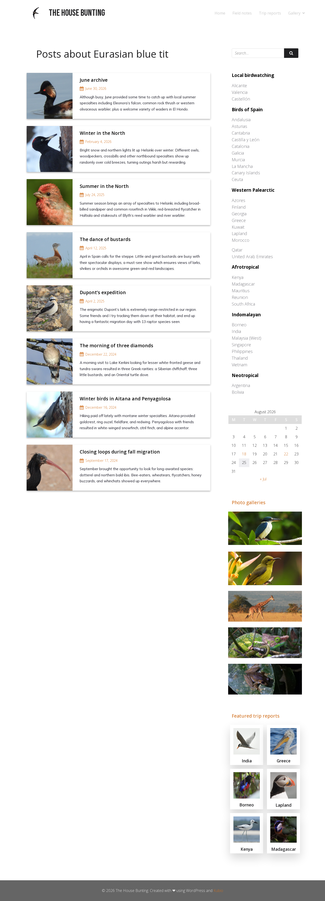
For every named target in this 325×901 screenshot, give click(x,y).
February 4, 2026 (98, 141)
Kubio (218, 890)
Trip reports (270, 13)
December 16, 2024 (100, 407)
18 (244, 454)
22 (286, 454)
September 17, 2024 (101, 460)
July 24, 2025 (94, 194)
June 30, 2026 (95, 88)
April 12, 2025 (95, 248)
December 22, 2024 (100, 354)
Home (220, 13)
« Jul (263, 479)
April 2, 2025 (94, 301)
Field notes (242, 13)
